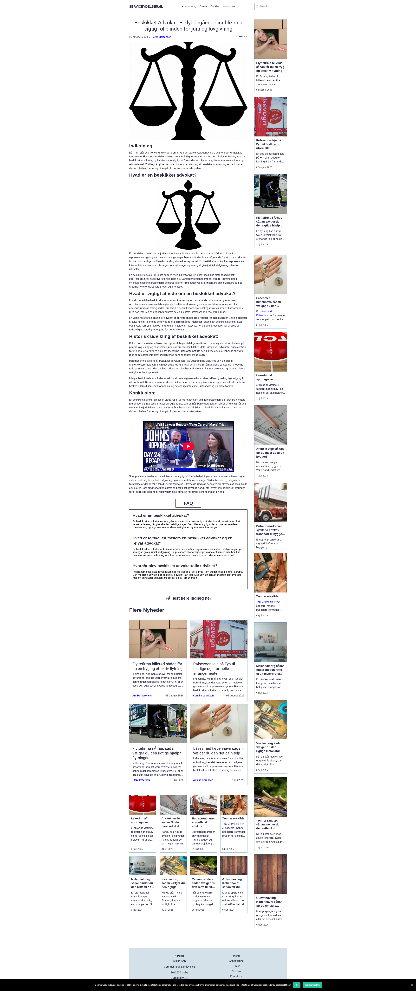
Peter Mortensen (161, 37)
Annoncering (189, 6)
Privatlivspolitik (312, 985)
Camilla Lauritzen (203, 695)
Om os (203, 6)
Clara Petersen (141, 780)
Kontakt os (229, 6)
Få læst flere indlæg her (188, 598)
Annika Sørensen (142, 695)
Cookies (215, 6)
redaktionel (241, 36)
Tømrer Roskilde (265, 602)
